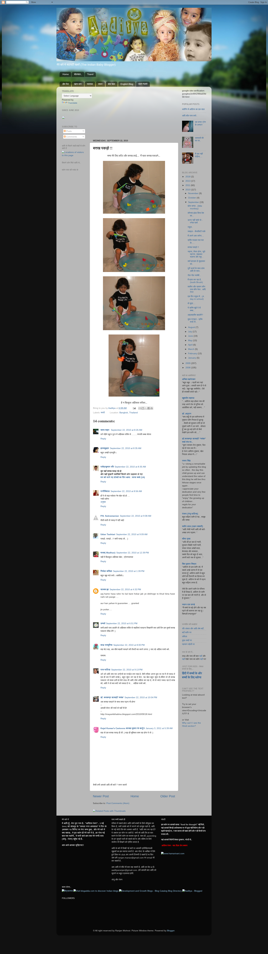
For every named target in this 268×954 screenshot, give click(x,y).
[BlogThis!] (142, 408)
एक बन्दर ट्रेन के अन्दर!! (200, 123)
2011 (188, 185)
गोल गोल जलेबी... (194, 275)
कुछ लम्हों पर (187, 640)
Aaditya (112, 408)
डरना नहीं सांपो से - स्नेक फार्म (195, 221)
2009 (188, 363)
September (194, 202)
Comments (71, 136)
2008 (188, 367)
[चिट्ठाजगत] (67, 891)
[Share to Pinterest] (151, 408)
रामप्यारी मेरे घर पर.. (199, 139)
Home (66, 74)
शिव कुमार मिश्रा (189, 564)
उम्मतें (102, 623)
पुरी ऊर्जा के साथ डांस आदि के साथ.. (196, 269)
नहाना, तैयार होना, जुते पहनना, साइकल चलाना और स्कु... (196, 254)
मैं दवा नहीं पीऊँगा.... (199, 155)
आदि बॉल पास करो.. (189, 115)
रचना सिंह (186, 460)
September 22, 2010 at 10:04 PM (141, 697)
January (192, 358)
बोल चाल (111, 84)
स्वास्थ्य (90, 84)
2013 (188, 181)
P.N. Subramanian (109, 516)
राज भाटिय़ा (105, 669)
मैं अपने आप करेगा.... (196, 235)
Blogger (170, 930)
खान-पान (78, 84)
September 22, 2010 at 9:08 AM (135, 516)
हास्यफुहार (104, 448)
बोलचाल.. (78, 74)
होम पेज (66, 84)
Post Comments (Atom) (117, 803)
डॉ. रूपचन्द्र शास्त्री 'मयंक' (112, 697)
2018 (188, 176)
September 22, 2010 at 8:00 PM (129, 645)
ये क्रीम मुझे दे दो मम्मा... (194, 309)
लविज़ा (184, 636)
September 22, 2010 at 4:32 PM (125, 589)
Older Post (167, 796)
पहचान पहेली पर (188, 644)
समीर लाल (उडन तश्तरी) (192, 526)
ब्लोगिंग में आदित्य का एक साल (193, 109)
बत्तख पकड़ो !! (193, 247)
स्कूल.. (190, 227)
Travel (90, 74)
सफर (100, 84)
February (193, 353)
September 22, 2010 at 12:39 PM (132, 552)
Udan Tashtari (107, 534)
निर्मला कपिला (106, 571)
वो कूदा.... (191, 303)
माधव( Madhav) (107, 552)
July (190, 331)
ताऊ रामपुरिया (106, 645)
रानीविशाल (105, 491)
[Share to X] (145, 408)
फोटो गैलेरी (142, 84)
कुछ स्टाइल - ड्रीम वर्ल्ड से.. (195, 320)
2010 (188, 189)
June (191, 336)
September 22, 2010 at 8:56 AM (126, 491)
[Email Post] (134, 408)
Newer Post (101, 796)
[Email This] (139, 408)
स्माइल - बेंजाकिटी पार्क (196, 231)
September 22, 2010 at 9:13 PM (127, 669)
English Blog (127, 84)
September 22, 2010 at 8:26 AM (126, 430)
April (190, 344)
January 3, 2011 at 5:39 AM (159, 728)
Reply (103, 438)
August (192, 327)
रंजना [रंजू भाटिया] (190, 513)
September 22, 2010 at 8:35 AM (125, 448)
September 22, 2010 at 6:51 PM (121, 623)
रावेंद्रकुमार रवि (107, 466)
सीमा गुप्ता (186, 538)
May (190, 340)
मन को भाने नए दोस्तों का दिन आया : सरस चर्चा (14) (122, 477)
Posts (69, 131)
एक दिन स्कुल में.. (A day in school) (196, 297)
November (193, 193)
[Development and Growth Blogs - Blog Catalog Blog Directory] (150, 891)
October (192, 197)
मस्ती (103, 412)
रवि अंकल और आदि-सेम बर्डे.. (193, 628)
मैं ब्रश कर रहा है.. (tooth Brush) (195, 280)
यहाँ (200, 656)
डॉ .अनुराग (186, 413)
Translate (72, 103)
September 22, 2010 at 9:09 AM (131, 534)
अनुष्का (103, 502)
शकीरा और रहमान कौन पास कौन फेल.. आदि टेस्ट (197, 289)
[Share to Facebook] (148, 408)
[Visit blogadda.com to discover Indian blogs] (96, 891)
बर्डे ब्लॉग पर (186, 632)
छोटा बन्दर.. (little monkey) (195, 207)
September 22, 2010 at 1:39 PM (128, 571)
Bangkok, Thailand (128, 412)
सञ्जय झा (104, 589)
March (191, 349)
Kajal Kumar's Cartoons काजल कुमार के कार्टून (122, 728)
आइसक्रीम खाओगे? (195, 315)
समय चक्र (105, 430)
